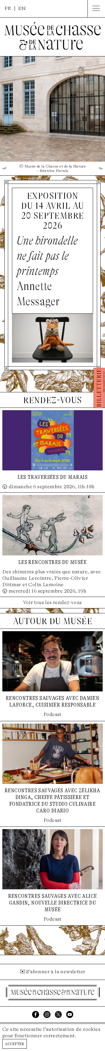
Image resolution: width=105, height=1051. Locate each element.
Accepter (14, 1043)
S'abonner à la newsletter (55, 971)
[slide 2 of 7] (52, 109)
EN (22, 8)
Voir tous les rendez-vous (52, 602)
